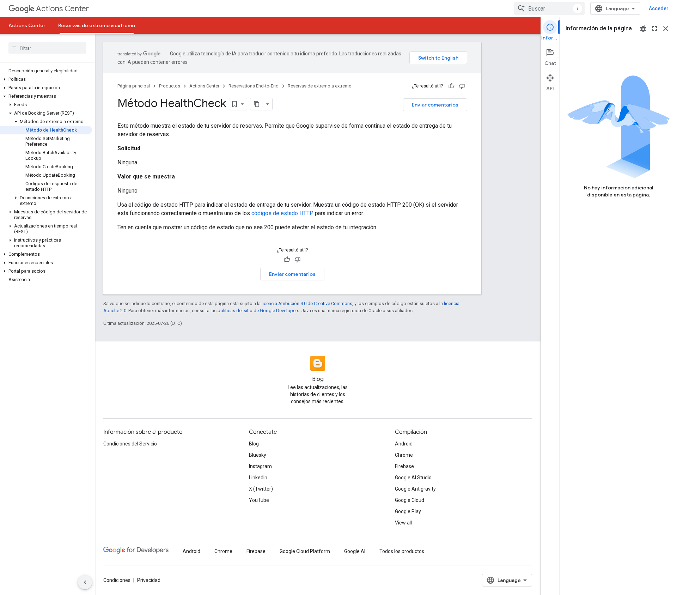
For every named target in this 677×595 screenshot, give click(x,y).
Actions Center (62, 8)
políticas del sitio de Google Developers (258, 310)
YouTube (259, 500)
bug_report (643, 28)
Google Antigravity (415, 489)
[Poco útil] (462, 86)
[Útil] (451, 86)
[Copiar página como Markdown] (256, 104)
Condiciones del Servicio (130, 444)
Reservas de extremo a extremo (96, 25)
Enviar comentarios (435, 105)
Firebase (404, 466)
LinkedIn (258, 477)
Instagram (260, 466)
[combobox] (549, 8)
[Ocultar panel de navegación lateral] (85, 582)
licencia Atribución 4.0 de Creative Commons (307, 303)
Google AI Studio (413, 477)
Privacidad (148, 580)
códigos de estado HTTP (282, 213)
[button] (46, 79)
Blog (254, 444)
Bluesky (257, 455)
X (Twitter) (261, 489)
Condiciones (116, 580)
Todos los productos (401, 551)
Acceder (659, 8)
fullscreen (654, 28)
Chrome (404, 455)
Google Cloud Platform (305, 551)
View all (403, 523)
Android (404, 444)
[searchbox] (47, 48)
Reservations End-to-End (253, 86)
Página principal (133, 86)
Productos (169, 86)
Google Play (408, 511)
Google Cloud (409, 500)
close (665, 28)
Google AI (354, 551)
